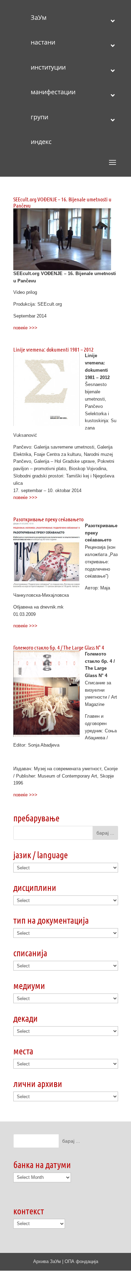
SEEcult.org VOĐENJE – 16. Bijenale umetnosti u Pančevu (62, 202)
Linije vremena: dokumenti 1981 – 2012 (53, 349)
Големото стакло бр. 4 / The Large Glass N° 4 (58, 647)
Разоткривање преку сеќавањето (48, 519)
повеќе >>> (25, 327)
